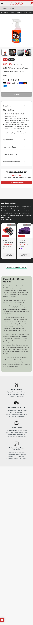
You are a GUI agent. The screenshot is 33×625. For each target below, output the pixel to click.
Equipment (19, 12)
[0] (30, 3)
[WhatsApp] (16, 80)
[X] (11, 80)
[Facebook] (9, 80)
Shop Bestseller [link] (6, 219)
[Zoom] (30, 16)
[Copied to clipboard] (18, 80)
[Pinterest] (13, 80)
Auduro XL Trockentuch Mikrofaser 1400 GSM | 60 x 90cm (24, 242)
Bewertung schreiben (16, 183)
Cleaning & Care (28, 12)
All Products (4, 12)
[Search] (31, 8)
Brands (12, 12)
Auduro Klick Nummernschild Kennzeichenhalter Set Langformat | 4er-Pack (8, 242)
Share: (5, 80)
